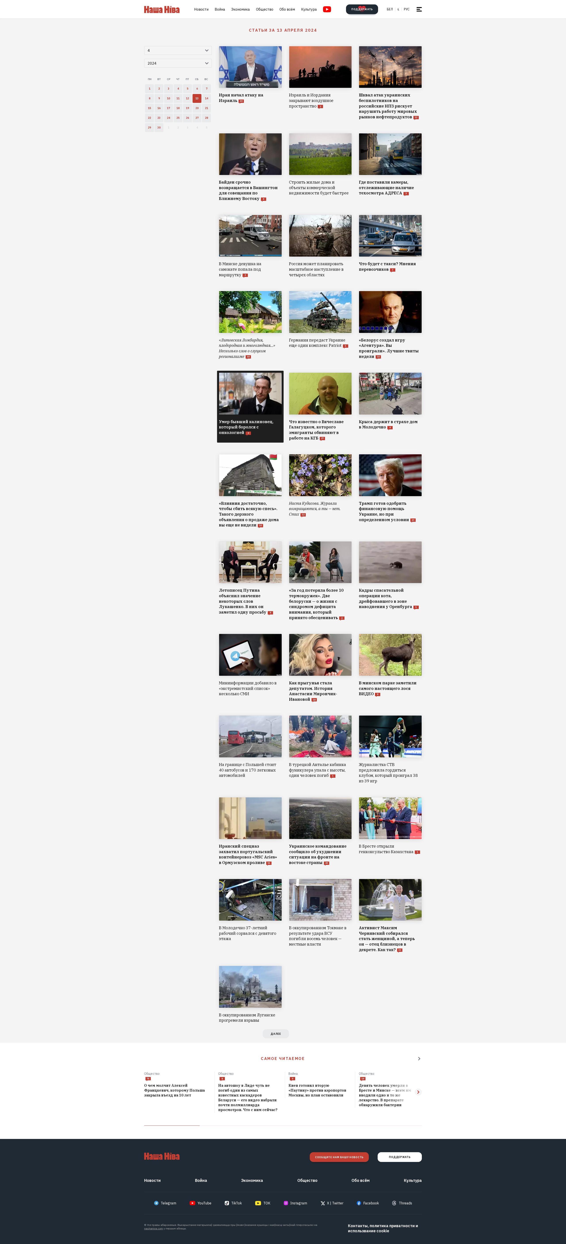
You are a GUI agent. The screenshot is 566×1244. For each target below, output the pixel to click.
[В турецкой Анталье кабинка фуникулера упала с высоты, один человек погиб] (320, 749)
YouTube (204, 1203)
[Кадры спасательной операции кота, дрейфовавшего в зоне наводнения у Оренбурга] (390, 580)
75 (148, 1078)
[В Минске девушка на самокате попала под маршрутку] (250, 246)
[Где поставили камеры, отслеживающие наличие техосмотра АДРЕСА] (390, 167)
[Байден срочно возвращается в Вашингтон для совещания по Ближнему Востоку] (250, 167)
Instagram (298, 1203)
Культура (309, 9)
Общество (264, 9)
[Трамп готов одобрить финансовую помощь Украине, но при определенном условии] (390, 491)
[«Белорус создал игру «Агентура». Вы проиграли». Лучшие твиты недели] (390, 325)
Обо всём (287, 9)
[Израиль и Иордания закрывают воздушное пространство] (320, 83)
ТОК (266, 1203)
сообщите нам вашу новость (339, 1157)
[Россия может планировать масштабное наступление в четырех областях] (320, 246)
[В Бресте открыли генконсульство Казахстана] (390, 831)
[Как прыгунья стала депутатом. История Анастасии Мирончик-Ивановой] (320, 668)
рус (406, 9)
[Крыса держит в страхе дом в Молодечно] (390, 406)
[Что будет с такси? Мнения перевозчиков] (390, 246)
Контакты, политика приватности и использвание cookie (383, 1228)
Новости (201, 9)
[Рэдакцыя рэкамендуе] (419, 1058)
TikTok (236, 1203)
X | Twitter (335, 1203)
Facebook (371, 1203)
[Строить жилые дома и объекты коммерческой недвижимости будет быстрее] (320, 167)
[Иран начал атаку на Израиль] (250, 83)
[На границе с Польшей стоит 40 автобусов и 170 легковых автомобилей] (250, 749)
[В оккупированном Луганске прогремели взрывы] (250, 994)
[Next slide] (418, 1092)
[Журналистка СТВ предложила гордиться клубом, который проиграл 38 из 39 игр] (390, 749)
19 (362, 1078)
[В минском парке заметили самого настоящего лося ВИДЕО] (390, 668)
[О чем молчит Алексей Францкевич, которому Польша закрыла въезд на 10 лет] (177, 1090)
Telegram (168, 1203)
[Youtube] (327, 9)
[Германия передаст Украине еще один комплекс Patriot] (320, 325)
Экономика (240, 9)
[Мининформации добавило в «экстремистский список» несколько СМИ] (250, 668)
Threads (405, 1203)
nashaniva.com (153, 1228)
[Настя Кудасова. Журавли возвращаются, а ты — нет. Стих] (320, 491)
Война (220, 9)
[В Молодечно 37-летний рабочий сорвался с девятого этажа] (250, 916)
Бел (390, 9)
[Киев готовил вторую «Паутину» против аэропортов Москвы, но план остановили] (320, 1090)
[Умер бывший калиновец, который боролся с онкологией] (250, 406)
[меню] (419, 9)
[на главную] (162, 9)
